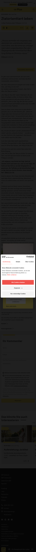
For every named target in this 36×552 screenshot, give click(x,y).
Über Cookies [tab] (29, 261)
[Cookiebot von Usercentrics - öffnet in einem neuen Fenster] (26, 257)
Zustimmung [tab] (6, 261)
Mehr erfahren (12, 274)
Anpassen (17, 288)
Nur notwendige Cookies (18, 293)
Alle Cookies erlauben (18, 282)
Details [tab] (18, 261)
